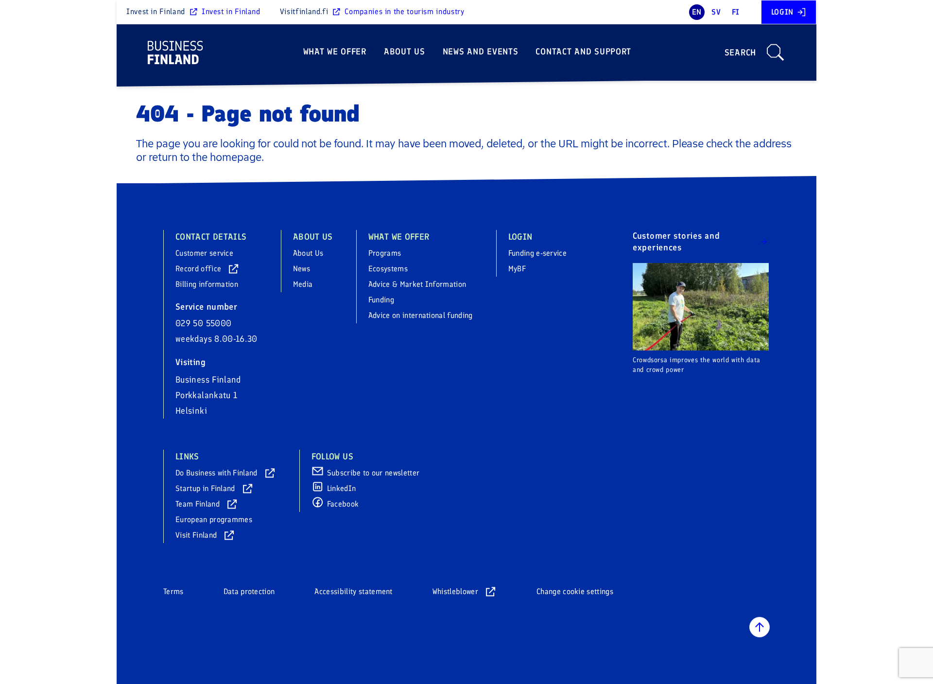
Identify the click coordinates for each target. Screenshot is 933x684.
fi (736, 12)
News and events (480, 51)
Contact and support (583, 51)
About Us (404, 51)
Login (782, 12)
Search (740, 52)
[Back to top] (759, 627)
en (697, 12)
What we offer (334, 51)
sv (716, 12)
